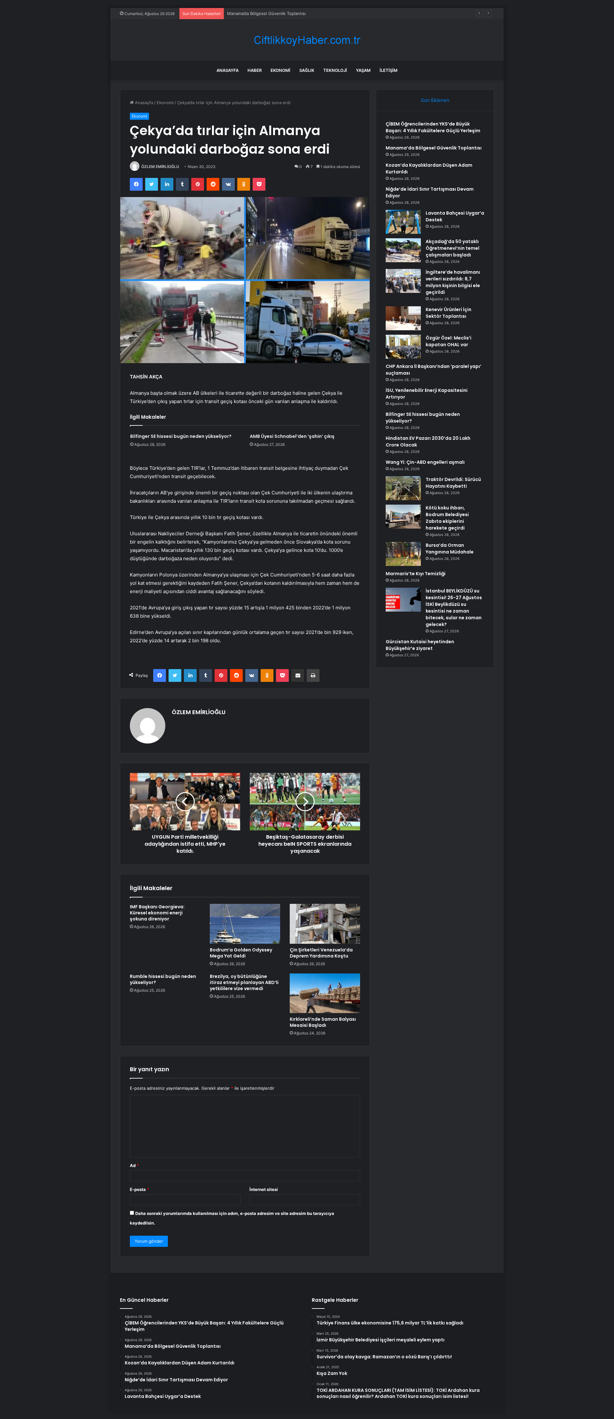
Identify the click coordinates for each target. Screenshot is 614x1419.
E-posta (139, 1189)
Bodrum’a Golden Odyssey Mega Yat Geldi (241, 953)
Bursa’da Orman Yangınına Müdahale (450, 548)
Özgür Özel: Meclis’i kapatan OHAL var (448, 341)
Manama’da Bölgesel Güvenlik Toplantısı (434, 148)
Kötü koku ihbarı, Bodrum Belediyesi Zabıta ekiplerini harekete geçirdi (447, 518)
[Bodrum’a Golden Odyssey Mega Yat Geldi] (245, 923)
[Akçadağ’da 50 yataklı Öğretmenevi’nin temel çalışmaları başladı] (403, 250)
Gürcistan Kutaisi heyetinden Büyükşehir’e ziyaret (420, 645)
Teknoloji (335, 70)
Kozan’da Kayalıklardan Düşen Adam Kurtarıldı (271, 13)
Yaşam (363, 70)
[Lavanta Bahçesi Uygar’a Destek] (403, 222)
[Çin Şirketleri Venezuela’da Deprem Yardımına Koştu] (325, 923)
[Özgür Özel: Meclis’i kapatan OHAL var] (403, 347)
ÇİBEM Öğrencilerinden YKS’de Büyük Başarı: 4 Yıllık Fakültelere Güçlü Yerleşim (433, 127)
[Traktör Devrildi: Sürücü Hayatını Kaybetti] (403, 488)
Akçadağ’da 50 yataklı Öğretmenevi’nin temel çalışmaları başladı (452, 248)
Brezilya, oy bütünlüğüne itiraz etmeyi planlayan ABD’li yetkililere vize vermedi (244, 982)
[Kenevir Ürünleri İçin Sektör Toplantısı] (403, 318)
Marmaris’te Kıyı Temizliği (415, 573)
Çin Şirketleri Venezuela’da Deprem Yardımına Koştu (321, 953)
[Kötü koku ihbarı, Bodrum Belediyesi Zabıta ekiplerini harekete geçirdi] (403, 517)
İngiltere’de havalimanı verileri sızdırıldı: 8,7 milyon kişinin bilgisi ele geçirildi (453, 282)
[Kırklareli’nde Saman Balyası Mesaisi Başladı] (325, 993)
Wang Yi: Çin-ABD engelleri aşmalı (425, 462)
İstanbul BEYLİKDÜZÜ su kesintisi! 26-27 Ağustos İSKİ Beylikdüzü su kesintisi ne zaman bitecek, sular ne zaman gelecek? (454, 608)
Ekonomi (280, 70)
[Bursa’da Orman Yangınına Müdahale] (403, 554)
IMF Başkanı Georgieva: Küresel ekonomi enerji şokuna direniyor (157, 913)
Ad (134, 1165)
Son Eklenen (435, 100)
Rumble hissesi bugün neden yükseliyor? (163, 979)
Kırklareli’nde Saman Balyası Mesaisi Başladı (323, 1022)
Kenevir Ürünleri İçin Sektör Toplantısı (448, 312)
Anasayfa (227, 70)
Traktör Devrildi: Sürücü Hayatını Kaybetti (453, 482)
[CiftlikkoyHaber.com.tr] (307, 40)
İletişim (389, 70)
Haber (255, 70)
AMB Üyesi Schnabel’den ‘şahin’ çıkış (292, 436)
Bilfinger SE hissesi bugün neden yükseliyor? (181, 436)
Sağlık (306, 70)
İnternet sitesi (263, 1189)
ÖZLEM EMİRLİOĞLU (160, 166)
